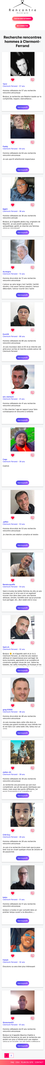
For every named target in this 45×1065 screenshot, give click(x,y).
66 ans (22, 336)
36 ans (22, 211)
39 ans (22, 461)
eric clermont (8, 397)
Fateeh (5, 960)
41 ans (21, 399)
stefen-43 (7, 772)
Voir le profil (23, 107)
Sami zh (6, 647)
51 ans (21, 899)
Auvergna (7, 272)
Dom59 (6, 334)
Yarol (5, 84)
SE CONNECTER (22, 26)
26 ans (22, 837)
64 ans (22, 149)
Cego (5, 459)
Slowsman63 (8, 1022)
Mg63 (5, 209)
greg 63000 (7, 710)
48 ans (22, 712)
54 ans (22, 587)
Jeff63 (5, 522)
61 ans (21, 1025)
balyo (5, 897)
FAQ (12, 1062)
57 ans (22, 86)
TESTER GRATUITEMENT (22, 18)
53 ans (22, 524)
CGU (18, 1062)
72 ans (22, 274)
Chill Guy (6, 835)
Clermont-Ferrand (10, 86)
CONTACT (39, 1062)
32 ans (22, 649)
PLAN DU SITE (27, 1062)
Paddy (5, 146)
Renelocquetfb (9, 584)
